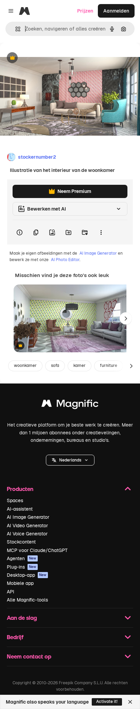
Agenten (21, 558)
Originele (44, 58)
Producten (20, 488)
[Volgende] (126, 318)
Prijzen (85, 11)
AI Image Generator (98, 253)
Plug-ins (21, 567)
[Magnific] (70, 405)
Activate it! (107, 701)
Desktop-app (27, 575)
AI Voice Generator (27, 534)
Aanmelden (116, 11)
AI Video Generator (27, 526)
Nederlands (70, 460)
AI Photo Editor (65, 259)
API (10, 592)
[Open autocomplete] (15, 29)
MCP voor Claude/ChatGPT (37, 550)
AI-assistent (20, 509)
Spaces (15, 500)
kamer (79, 365)
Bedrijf (15, 637)
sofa (55, 365)
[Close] (130, 702)
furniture (108, 365)
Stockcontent (21, 542)
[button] (70, 460)
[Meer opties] (101, 232)
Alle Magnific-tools (27, 600)
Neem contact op (29, 656)
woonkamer (25, 365)
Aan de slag (22, 617)
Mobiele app (20, 583)
